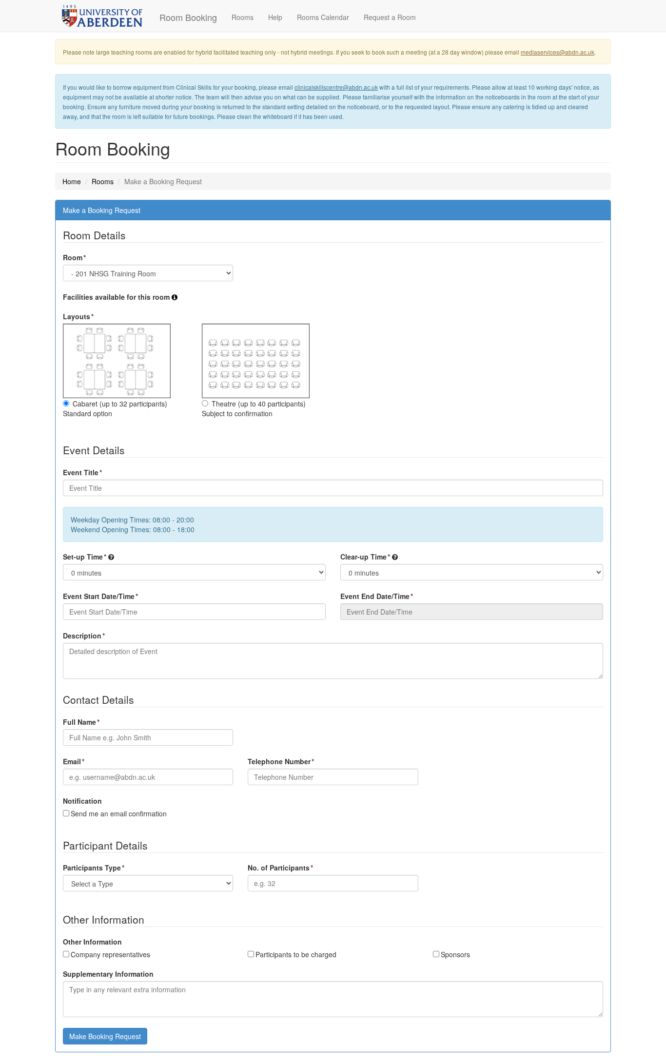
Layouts (76, 316)
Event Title (80, 472)
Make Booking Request (105, 1036)
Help (275, 17)
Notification (82, 801)
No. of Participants (279, 867)
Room (72, 257)
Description (82, 635)
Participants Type (92, 867)
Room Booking (188, 17)
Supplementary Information (108, 974)
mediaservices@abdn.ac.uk (557, 52)
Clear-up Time (363, 556)
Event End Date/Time (375, 596)
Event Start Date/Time (99, 596)
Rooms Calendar (323, 17)
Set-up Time (83, 556)
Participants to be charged (295, 954)
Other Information (92, 941)
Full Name (79, 722)
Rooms (243, 17)
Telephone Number (279, 761)
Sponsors (455, 954)
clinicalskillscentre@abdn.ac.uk (336, 87)
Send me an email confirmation (119, 813)
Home (71, 181)
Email (72, 761)
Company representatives (110, 954)
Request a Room (390, 17)
